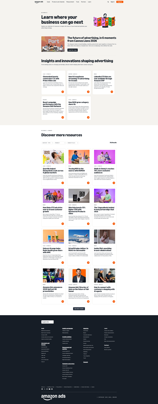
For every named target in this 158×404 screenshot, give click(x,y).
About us (43, 386)
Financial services (86, 341)
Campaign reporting (66, 355)
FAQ (105, 339)
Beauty (84, 332)
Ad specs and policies (108, 336)
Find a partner (107, 347)
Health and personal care (88, 345)
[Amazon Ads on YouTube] (49, 389)
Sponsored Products (45, 349)
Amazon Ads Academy (108, 330)
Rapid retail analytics (66, 359)
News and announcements (109, 341)
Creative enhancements (67, 339)
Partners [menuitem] (106, 345)
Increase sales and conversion (47, 336)
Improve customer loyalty (46, 339)
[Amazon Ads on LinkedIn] (42, 389)
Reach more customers (45, 332)
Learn (89, 2)
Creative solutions (66, 337)
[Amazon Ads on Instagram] (47, 389)
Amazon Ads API (65, 370)
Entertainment (86, 336)
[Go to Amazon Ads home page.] (53, 397)
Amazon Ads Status (85, 386)
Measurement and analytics (66, 348)
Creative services (65, 341)
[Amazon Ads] (38, 2)
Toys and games (86, 355)
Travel (84, 358)
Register (120, 2)
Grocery (84, 343)
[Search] (108, 2)
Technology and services (68, 363)
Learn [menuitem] (105, 328)
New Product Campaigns (67, 376)
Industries (85, 328)
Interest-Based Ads (68, 386)
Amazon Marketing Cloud (67, 368)
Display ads (43, 353)
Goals (48, 2)
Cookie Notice (76, 386)
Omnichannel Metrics (66, 357)
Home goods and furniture (88, 347)
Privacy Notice (59, 386)
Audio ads (43, 357)
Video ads (43, 355)
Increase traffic (44, 334)
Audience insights (65, 330)
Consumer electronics (87, 334)
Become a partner (107, 349)
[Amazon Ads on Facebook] (52, 389)
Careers (92, 386)
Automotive (85, 330)
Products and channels (58, 2)
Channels (85, 362)
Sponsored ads (44, 346)
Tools (77, 2)
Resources (106, 334)
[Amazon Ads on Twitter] (44, 389)
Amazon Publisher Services (67, 372)
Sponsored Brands (44, 351)
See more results (79, 308)
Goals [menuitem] (42, 328)
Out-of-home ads (44, 359)
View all (42, 361)
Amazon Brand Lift (66, 351)
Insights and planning (67, 328)
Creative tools (65, 343)
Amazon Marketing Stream (67, 353)
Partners (83, 2)
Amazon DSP (64, 365)
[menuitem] (47, 353)
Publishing (85, 351)
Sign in (112, 1)
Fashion (84, 339)
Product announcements (109, 332)
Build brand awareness (45, 330)
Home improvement (87, 349)
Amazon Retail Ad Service (67, 374)
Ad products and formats (45, 344)
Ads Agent (64, 378)
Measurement (70, 2)
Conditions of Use (50, 386)
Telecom (85, 353)
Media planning (65, 332)
